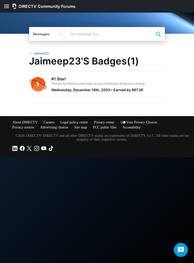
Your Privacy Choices (142, 122)
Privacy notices (23, 127)
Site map (81, 127)
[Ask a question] (181, 250)
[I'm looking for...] (158, 34)
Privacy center (104, 122)
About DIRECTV (25, 122)
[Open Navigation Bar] (8, 6)
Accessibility (132, 127)
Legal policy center (74, 122)
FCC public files (105, 127)
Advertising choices (54, 127)
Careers (49, 122)
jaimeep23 (41, 53)
